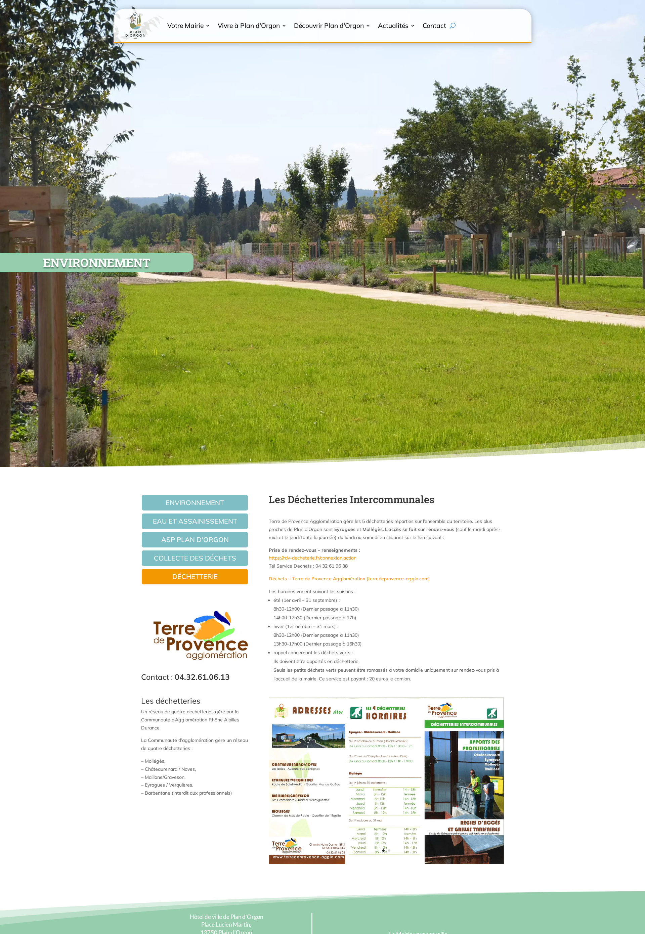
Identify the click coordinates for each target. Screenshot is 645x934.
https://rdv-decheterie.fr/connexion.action (312, 558)
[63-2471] (386, 862)
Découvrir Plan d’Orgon (329, 25)
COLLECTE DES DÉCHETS (195, 558)
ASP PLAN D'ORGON (195, 539)
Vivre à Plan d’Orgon (249, 25)
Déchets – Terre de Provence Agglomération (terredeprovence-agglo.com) (349, 579)
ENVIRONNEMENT (195, 502)
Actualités (393, 25)
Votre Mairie (185, 25)
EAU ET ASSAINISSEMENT (195, 521)
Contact (434, 25)
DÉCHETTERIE (195, 576)
